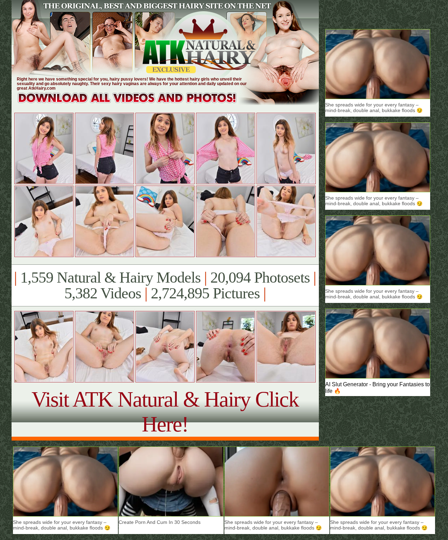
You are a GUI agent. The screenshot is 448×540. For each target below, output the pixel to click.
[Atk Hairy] (134, 103)
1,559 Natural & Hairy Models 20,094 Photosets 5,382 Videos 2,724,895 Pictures (165, 285)
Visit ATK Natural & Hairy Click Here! (165, 411)
